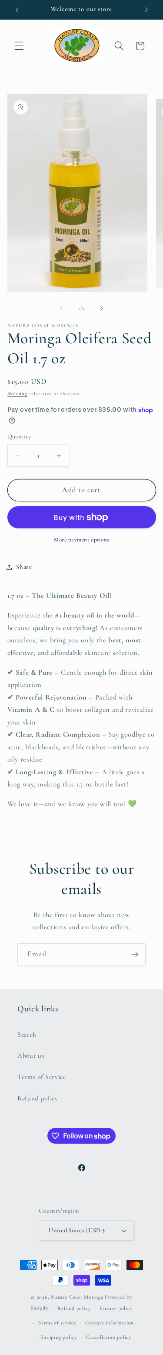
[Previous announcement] (17, 9)
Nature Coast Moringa (77, 1297)
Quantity (19, 436)
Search (27, 1034)
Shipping (17, 394)
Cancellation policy (108, 1337)
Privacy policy (116, 1308)
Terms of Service (41, 1077)
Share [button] (24, 567)
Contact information (109, 1323)
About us (30, 1055)
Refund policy (37, 1098)
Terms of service (57, 1323)
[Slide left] (61, 308)
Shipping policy (58, 1337)
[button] (19, 45)
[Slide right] (101, 308)
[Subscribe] (134, 954)
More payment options (81, 539)
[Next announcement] (146, 9)
